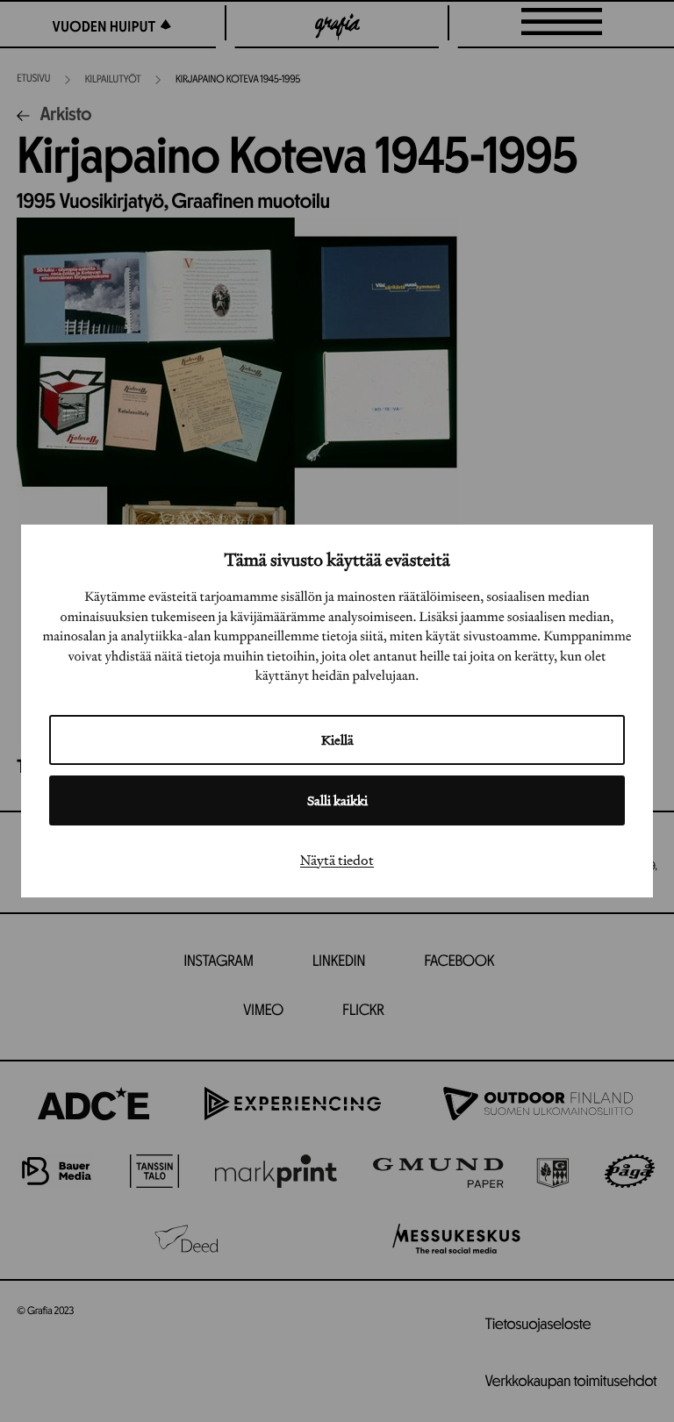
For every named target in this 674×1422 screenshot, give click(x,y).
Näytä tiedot (337, 859)
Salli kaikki (337, 800)
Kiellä (337, 740)
